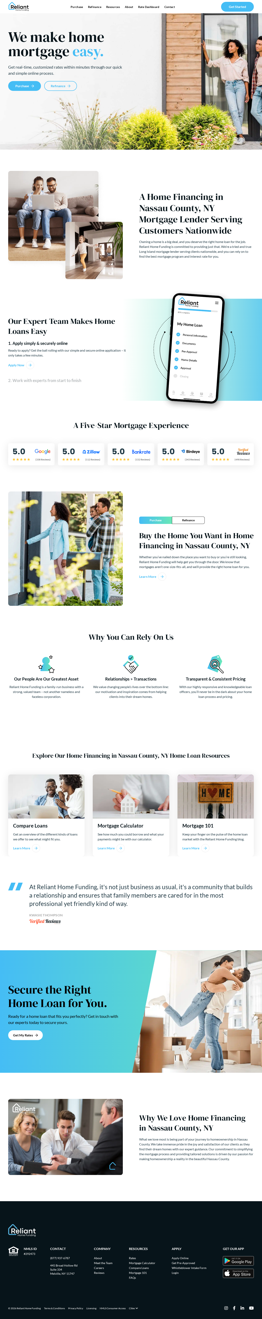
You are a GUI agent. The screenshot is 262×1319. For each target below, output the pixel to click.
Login (175, 1272)
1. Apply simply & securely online (38, 343)
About (129, 7)
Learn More (147, 576)
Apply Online (180, 1258)
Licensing (91, 1308)
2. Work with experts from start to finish (44, 380)
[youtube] (251, 1308)
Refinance (94, 7)
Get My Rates (23, 1035)
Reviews (99, 1272)
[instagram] (226, 1308)
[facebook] (234, 1308)
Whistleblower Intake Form (189, 1268)
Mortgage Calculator (142, 1263)
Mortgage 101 (138, 1272)
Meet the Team (103, 1263)
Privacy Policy (75, 1308)
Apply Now (16, 365)
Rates (132, 1258)
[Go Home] (18, 7)
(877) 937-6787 (60, 1258)
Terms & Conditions (54, 1308)
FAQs (132, 1277)
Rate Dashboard (148, 7)
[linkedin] (242, 1308)
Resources (113, 7)
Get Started (237, 7)
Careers (99, 1268)
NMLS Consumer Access (113, 1308)
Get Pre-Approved (183, 1263)
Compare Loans (139, 1268)
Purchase (77, 7)
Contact (169, 7)
